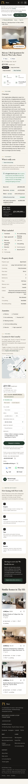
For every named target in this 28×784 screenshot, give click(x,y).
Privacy (4, 775)
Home (15, 20)
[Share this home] (20, 611)
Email (4, 413)
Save (6, 58)
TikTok (22, 730)
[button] (14, 367)
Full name (6, 407)
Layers (7, 357)
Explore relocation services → (13, 580)
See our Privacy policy (15, 448)
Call (10, 472)
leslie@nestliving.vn (7, 724)
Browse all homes (8, 20)
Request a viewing (14, 443)
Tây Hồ (21, 20)
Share (13, 58)
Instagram (11, 730)
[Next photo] (24, 601)
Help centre (5, 756)
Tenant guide (5, 761)
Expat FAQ (17, 740)
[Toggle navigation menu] (25, 2)
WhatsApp (21, 467)
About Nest (5, 753)
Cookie (20, 11)
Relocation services (20, 743)
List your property (19, 746)
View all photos (20, 46)
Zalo (9, 467)
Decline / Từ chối (7, 15)
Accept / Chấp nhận (20, 15)
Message (5, 431)
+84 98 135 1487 (6, 721)
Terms (8, 775)
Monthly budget (8, 425)
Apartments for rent (7, 737)
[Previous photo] (3, 601)
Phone (16, 413)
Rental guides (18, 737)
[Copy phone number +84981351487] (15, 458)
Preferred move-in (8, 419)
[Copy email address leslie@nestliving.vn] (17, 463)
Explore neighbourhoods (6, 744)
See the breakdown (9, 396)
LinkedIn (17, 730)
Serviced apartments (7, 740)
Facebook (4, 730)
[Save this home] (24, 611)
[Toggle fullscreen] (24, 357)
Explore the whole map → (12, 350)
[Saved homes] (21, 2)
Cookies (13, 775)
